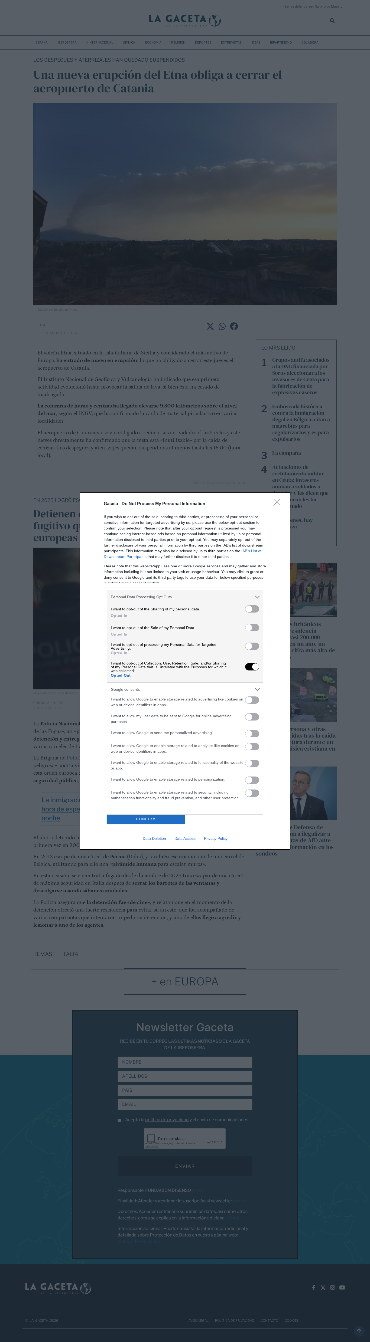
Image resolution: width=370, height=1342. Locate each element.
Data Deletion (154, 838)
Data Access (185, 838)
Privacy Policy (216, 838)
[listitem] (185, 597)
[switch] (252, 609)
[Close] (279, 504)
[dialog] (185, 671)
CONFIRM (146, 819)
